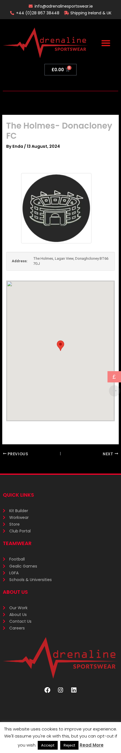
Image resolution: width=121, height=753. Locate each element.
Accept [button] (47, 745)
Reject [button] (69, 745)
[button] (106, 43)
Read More (92, 745)
